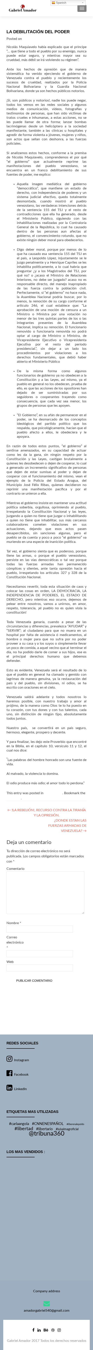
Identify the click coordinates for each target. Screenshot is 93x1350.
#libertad (23, 1128)
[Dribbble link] (53, 1330)
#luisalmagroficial (67, 1129)
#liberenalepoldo (75, 1124)
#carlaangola (19, 1124)
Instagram (21, 1060)
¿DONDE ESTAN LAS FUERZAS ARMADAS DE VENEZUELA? (67, 826)
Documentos (53, 793)
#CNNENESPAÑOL (48, 1124)
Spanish (60, 2)
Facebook (21, 1074)
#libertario (44, 1129)
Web (10, 962)
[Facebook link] (33, 1330)
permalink (13, 798)
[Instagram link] (59, 1330)
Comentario (15, 868)
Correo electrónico (15, 942)
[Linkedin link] (39, 1330)
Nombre (13, 923)
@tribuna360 (46, 1133)
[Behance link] (46, 1330)
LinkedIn (20, 1089)
